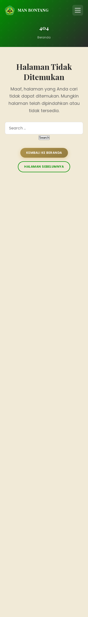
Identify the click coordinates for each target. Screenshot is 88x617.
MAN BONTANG (33, 10)
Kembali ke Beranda (44, 153)
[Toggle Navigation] (77, 10)
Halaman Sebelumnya (44, 166)
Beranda (44, 37)
